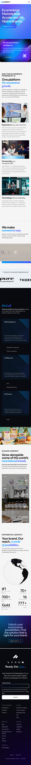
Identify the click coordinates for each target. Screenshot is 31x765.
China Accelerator (20, 710)
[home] (5, 2)
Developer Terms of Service (7, 732)
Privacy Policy (5, 729)
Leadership (19, 726)
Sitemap (4, 740)
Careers (18, 729)
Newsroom (19, 731)
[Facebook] (11, 662)
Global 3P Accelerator (21, 707)
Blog (3, 724)
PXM (17, 717)
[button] (28, 2)
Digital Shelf (5, 726)
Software (4, 712)
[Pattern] (15, 656)
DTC (17, 715)
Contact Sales (5, 747)
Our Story (18, 724)
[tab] (15, 121)
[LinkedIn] (19, 662)
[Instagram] (15, 662)
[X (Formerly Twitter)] (8, 662)
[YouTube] (22, 662)
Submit (15, 697)
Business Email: (6, 683)
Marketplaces (5, 707)
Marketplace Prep (20, 712)
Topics (3, 738)
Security (4, 736)
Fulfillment (4, 710)
